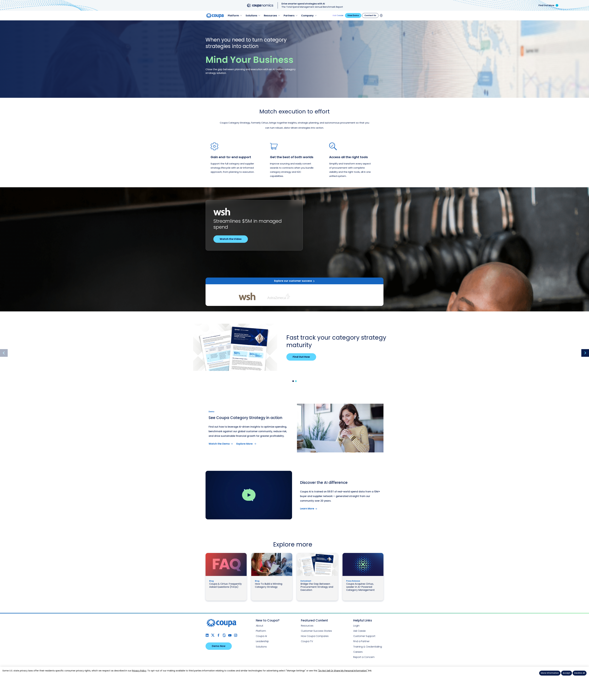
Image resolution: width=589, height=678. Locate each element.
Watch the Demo (219, 444)
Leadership (262, 641)
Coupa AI (261, 636)
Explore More (244, 444)
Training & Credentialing (367, 646)
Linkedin (207, 635)
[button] (293, 381)
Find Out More (546, 5)
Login (356, 625)
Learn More (227, 239)
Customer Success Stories (316, 631)
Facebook (218, 635)
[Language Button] (381, 15)
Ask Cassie (338, 15)
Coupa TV (307, 641)
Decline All (579, 673)
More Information (550, 673)
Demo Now (218, 646)
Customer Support (364, 636)
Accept (566, 673)
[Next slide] (585, 353)
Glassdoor (224, 635)
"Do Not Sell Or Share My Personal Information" (343, 670)
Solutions (261, 646)
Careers (358, 652)
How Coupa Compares (315, 636)
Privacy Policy (139, 670)
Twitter (212, 635)
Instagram (235, 635)
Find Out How (301, 357)
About (259, 625)
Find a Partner (361, 641)
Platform (261, 631)
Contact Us (370, 15)
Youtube (229, 635)
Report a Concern (364, 657)
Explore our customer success (293, 281)
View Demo (353, 15)
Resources (307, 625)
